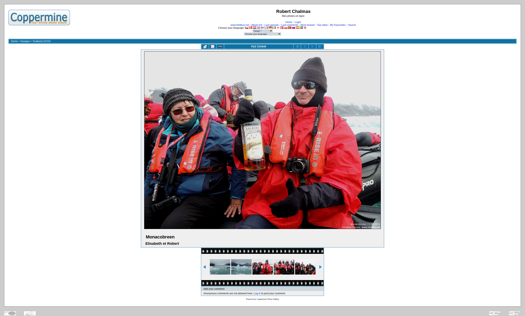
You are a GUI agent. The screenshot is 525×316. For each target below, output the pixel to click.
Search (352, 25)
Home (288, 22)
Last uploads (272, 25)
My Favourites (338, 25)
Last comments (289, 25)
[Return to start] (297, 46)
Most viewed (308, 25)
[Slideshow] (220, 46)
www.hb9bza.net (240, 25)
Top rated (322, 25)
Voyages (25, 41)
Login (298, 22)
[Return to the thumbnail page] (205, 46)
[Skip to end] (320, 46)
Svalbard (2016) (42, 41)
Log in (257, 293)
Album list (256, 25)
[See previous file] (304, 46)
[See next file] (312, 46)
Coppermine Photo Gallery (268, 299)
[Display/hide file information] (212, 46)
